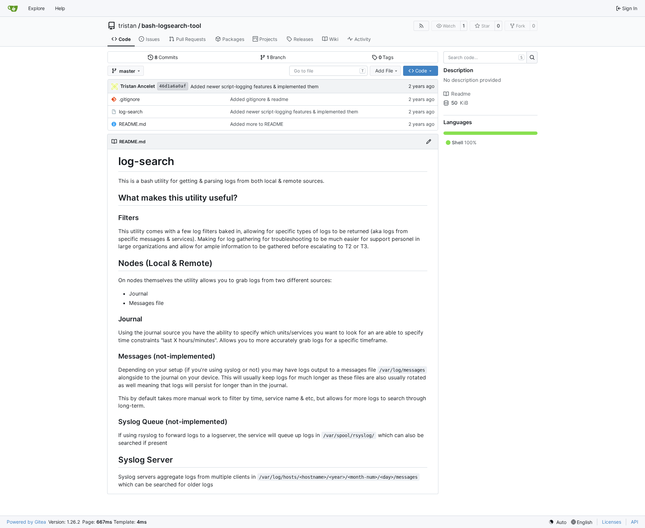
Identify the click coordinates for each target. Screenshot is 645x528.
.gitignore (129, 99)
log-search (130, 111)
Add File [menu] (384, 70)
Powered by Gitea (26, 522)
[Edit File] (428, 141)
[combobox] (328, 71)
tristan (127, 25)
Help (60, 8)
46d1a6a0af (172, 86)
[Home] (12, 8)
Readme (461, 94)
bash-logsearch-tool (171, 25)
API (634, 522)
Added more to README (256, 124)
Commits (166, 57)
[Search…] (532, 57)
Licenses (611, 522)
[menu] (557, 522)
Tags (386, 57)
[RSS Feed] (421, 26)
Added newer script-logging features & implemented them (254, 86)
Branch (276, 57)
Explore (36, 8)
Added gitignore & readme (259, 99)
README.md (132, 124)
